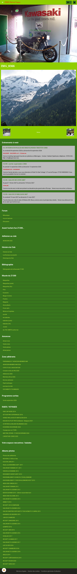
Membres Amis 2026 (9, 377)
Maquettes (6, 280)
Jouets (5, 327)
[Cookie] (4, 570)
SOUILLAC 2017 (7, 536)
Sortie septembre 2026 (10, 400)
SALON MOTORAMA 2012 (10, 486)
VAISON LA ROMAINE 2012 (11, 471)
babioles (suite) (7, 320)
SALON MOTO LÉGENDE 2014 (11, 508)
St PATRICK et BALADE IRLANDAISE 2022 (15, 424)
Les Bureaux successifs (10, 255)
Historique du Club (8, 258)
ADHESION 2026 (7, 240)
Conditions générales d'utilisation (51, 571)
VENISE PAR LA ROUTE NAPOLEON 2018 (15, 417)
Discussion (6, 221)
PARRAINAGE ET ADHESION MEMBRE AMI (15, 361)
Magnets (5, 302)
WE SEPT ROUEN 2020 (9, 561)
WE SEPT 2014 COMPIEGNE (11, 505)
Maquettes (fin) (7, 286)
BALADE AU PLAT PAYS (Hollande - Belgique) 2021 (18, 421)
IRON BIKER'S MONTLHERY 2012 (12, 474)
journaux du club (8, 386)
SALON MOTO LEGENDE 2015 (11, 523)
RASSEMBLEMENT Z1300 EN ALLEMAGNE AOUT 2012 (19, 480)
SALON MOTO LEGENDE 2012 (11, 489)
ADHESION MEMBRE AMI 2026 (12, 364)
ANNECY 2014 (7, 502)
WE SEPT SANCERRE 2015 (11, 520)
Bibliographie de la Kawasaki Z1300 (13, 269)
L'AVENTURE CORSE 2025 (10, 436)
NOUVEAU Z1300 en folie (10, 458)
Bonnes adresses (8, 380)
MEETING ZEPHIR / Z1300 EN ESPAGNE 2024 (16, 433)
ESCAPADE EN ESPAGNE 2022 (12, 427)
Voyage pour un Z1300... (10, 430)
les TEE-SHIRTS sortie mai (10, 330)
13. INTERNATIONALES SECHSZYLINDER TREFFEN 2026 (25, 148)
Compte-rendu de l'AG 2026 (11, 370)
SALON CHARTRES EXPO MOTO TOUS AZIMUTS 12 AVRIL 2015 (21, 511)
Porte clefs (6, 308)
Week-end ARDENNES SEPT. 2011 (13, 465)
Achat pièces (7, 350)
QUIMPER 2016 (7, 527)
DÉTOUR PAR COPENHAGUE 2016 (13, 414)
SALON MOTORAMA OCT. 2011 (12, 468)
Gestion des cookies (34, 571)
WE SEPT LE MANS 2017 (10, 539)
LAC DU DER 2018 (8, 545)
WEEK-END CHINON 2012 (10, 483)
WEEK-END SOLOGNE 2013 (11, 496)
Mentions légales (21, 571)
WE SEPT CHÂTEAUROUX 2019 (12, 558)
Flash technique (7, 383)
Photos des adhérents (9, 455)
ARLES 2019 (6, 554)
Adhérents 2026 (7, 374)
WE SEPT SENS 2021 (9, 564)
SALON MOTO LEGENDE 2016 (11, 533)
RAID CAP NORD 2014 (9, 411)
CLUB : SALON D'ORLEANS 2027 (15, 194)
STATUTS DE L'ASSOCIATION (11, 367)
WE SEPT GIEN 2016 (9, 530)
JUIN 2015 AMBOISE (9, 517)
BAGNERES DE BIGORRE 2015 (11, 514)
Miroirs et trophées (8, 311)
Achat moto (6, 341)
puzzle (5, 314)
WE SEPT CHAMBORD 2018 (11, 548)
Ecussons (6, 292)
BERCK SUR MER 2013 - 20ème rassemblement (17, 492)
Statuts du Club (7, 252)
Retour (38, 132)
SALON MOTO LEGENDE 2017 (11, 542)
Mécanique (6, 215)
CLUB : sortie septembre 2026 (15, 164)
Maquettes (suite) (8, 283)
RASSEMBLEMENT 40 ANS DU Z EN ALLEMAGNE (17, 477)
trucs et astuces (7, 218)
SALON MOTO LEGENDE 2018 (11, 551)
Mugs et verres (7, 296)
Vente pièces (7, 347)
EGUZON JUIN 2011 (8, 462)
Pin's (4, 289)
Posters (5, 299)
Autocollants (6, 305)
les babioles (6, 317)
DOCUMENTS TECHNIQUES (11, 389)
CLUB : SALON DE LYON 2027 (14, 180)
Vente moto (6, 344)
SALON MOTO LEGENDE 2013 (11, 499)
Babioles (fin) (7, 323)
